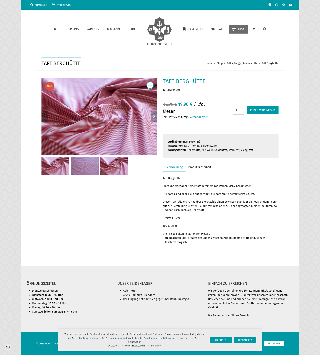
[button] (264, 29)
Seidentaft (220, 150)
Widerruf (274, 343)
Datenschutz (113, 346)
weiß (210, 150)
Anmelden (41, 4)
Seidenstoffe (209, 145)
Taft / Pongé (191, 145)
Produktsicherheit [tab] (199, 167)
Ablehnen (220, 340)
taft (251, 150)
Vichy (244, 150)
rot (204, 150)
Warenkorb (63, 4)
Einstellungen (8, 347)
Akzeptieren (245, 340)
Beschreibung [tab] (174, 167)
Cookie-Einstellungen (135, 346)
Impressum (156, 346)
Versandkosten (199, 117)
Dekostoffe (193, 150)
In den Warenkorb (262, 110)
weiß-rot (234, 150)
